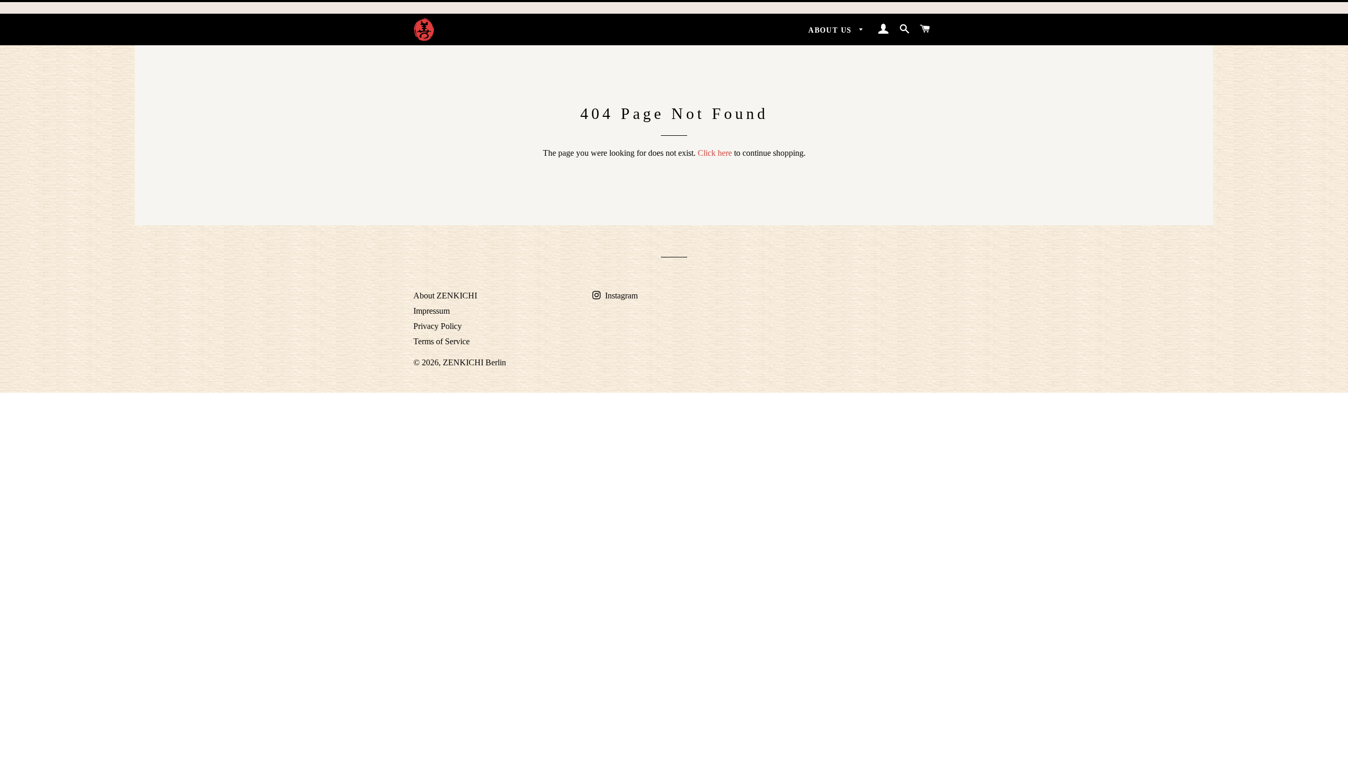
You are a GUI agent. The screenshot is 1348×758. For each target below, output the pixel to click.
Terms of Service (441, 341)
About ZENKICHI (445, 295)
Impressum (431, 310)
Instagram (620, 295)
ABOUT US (831, 30)
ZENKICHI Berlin (474, 362)
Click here (715, 152)
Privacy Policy (437, 326)
